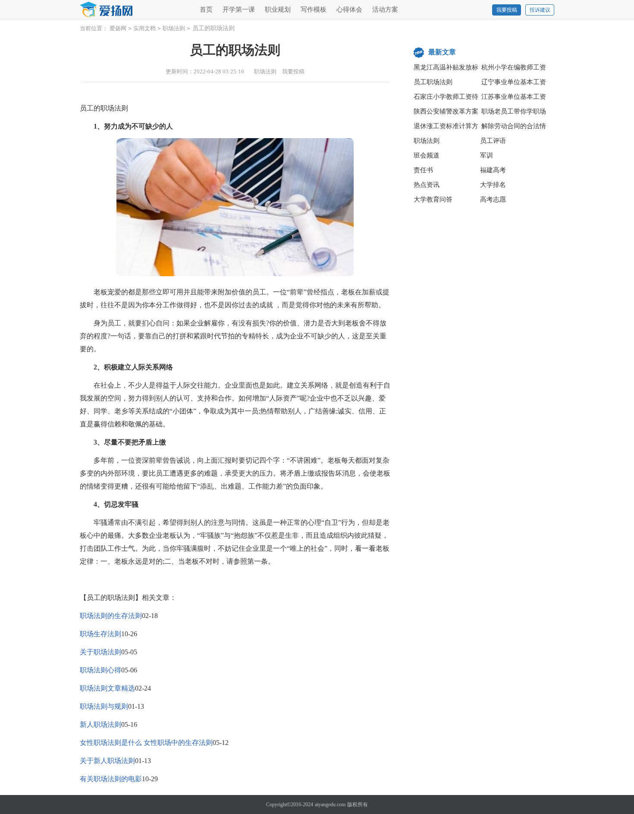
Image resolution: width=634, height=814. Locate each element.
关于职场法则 (100, 652)
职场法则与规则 (104, 706)
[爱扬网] (106, 10)
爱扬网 (118, 28)
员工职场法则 (433, 82)
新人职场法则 (100, 724)
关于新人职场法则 (107, 760)
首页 (206, 9)
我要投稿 (506, 10)
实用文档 (144, 28)
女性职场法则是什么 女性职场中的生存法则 (146, 742)
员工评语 (493, 140)
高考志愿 (493, 199)
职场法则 (174, 28)
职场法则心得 (100, 670)
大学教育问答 (433, 199)
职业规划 (278, 9)
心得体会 (349, 9)
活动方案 (385, 9)
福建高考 (493, 170)
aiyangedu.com (330, 804)
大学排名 (493, 184)
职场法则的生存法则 (111, 615)
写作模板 (313, 9)
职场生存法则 (100, 633)
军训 (486, 155)
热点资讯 (426, 184)
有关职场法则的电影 (111, 778)
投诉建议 (540, 10)
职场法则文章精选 (107, 688)
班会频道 (426, 155)
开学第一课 (239, 9)
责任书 (423, 170)
